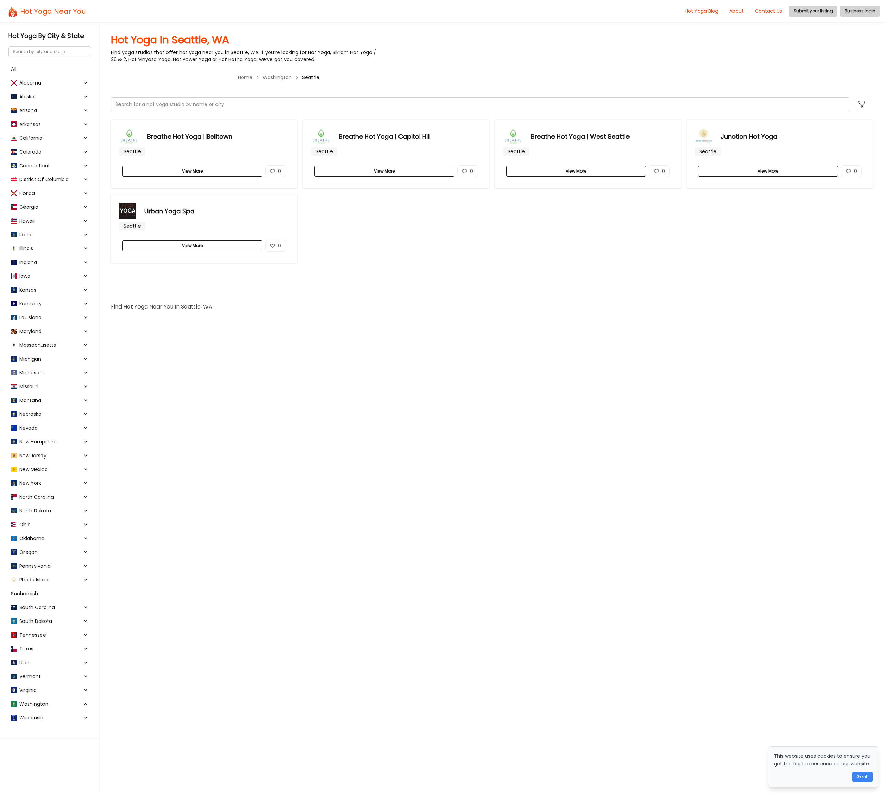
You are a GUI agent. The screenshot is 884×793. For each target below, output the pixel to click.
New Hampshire (38, 441)
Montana (30, 400)
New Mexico (33, 469)
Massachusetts (37, 345)
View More (192, 171)
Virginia (28, 690)
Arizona (28, 110)
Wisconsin (31, 717)
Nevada (28, 427)
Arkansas (30, 124)
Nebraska (30, 414)
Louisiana (30, 317)
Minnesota (32, 372)
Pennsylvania (35, 565)
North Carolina (36, 496)
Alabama (30, 82)
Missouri (28, 386)
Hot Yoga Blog (701, 11)
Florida (27, 193)
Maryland (30, 331)
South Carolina (37, 607)
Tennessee (32, 635)
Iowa (24, 276)
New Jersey (32, 455)
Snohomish (24, 593)
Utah (25, 662)
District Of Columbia (44, 179)
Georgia (28, 207)
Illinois (26, 248)
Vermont (30, 676)
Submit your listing (813, 11)
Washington (277, 77)
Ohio (25, 524)
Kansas (27, 289)
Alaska (27, 96)
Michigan (30, 358)
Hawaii (27, 220)
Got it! (862, 777)
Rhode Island (34, 579)
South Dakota (35, 621)
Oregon (28, 552)
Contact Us (768, 11)
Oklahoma (32, 538)
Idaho (26, 234)
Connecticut (34, 165)
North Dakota (35, 510)
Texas (26, 648)
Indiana (28, 262)
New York (30, 483)
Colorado (30, 151)
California (30, 138)
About (736, 11)
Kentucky (30, 303)
